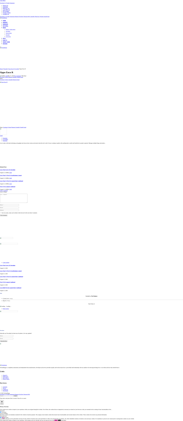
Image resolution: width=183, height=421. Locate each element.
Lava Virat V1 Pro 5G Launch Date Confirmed (11, 181)
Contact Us (6, 14)
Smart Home (6, 42)
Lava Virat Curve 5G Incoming (7, 169)
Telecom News (9, 33)
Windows (5, 24)
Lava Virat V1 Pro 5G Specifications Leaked (11, 175)
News (4, 28)
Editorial (5, 26)
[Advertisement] (43, 58)
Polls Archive (6, 308)
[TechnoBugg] (3, 17)
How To (5, 40)
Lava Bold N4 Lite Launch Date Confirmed (10, 287)
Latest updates (6, 262)
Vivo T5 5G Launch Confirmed (7, 186)
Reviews (5, 44)
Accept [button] (56, 420)
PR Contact (6, 11)
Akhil (6, 76)
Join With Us (6, 10)
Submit (15, 395)
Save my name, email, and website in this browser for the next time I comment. (19, 212)
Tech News (8, 31)
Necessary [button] (2, 410)
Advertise (5, 7)
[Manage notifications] (3, 418)
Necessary (4, 412)
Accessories (8, 36)
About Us (5, 5)
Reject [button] (59, 420)
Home (4, 20)
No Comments (17, 76)
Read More (63, 420)
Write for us (6, 8)
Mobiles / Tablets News (10, 29)
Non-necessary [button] (3, 416)
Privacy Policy (7, 12)
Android (5, 22)
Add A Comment (4, 190)
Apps (4, 38)
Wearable (8, 35)
